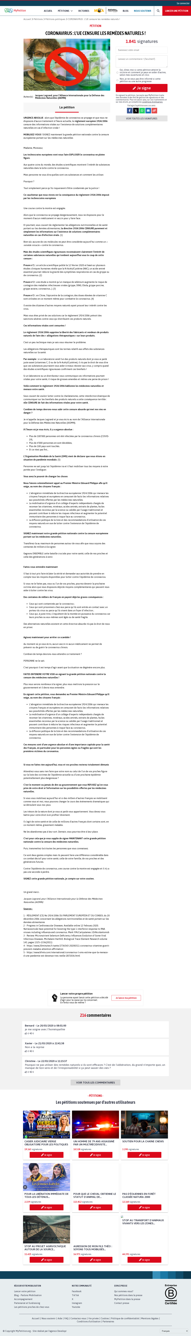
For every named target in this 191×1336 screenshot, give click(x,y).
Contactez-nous (78, 1318)
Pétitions (38, 19)
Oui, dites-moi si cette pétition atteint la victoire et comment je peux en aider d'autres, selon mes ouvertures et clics (143, 72)
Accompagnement (23, 1299)
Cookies (105, 1318)
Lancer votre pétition (24, 1291)
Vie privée (93, 1318)
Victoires (83, 10)
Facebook (77, 1291)
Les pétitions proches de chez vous (31, 1307)
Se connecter (183, 3)
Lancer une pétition (176, 10)
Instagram (77, 1303)
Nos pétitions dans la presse (128, 1295)
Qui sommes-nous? (123, 1291)
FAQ (66, 1318)
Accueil (48, 10)
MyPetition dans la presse (127, 1299)
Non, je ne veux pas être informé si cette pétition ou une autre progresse (140, 80)
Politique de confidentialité (125, 1318)
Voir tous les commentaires (95, 1082)
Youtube (76, 1307)
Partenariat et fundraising (27, 1303)
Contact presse (121, 1303)
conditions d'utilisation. (152, 102)
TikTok (75, 1295)
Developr (62, 1331)
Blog (125, 10)
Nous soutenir (142, 10)
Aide (60, 1318)
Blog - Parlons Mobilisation (28, 1295)
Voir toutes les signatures (141, 118)
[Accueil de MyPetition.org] (15, 11)
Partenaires (108, 1321)
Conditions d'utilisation (88, 1321)
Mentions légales (149, 1318)
